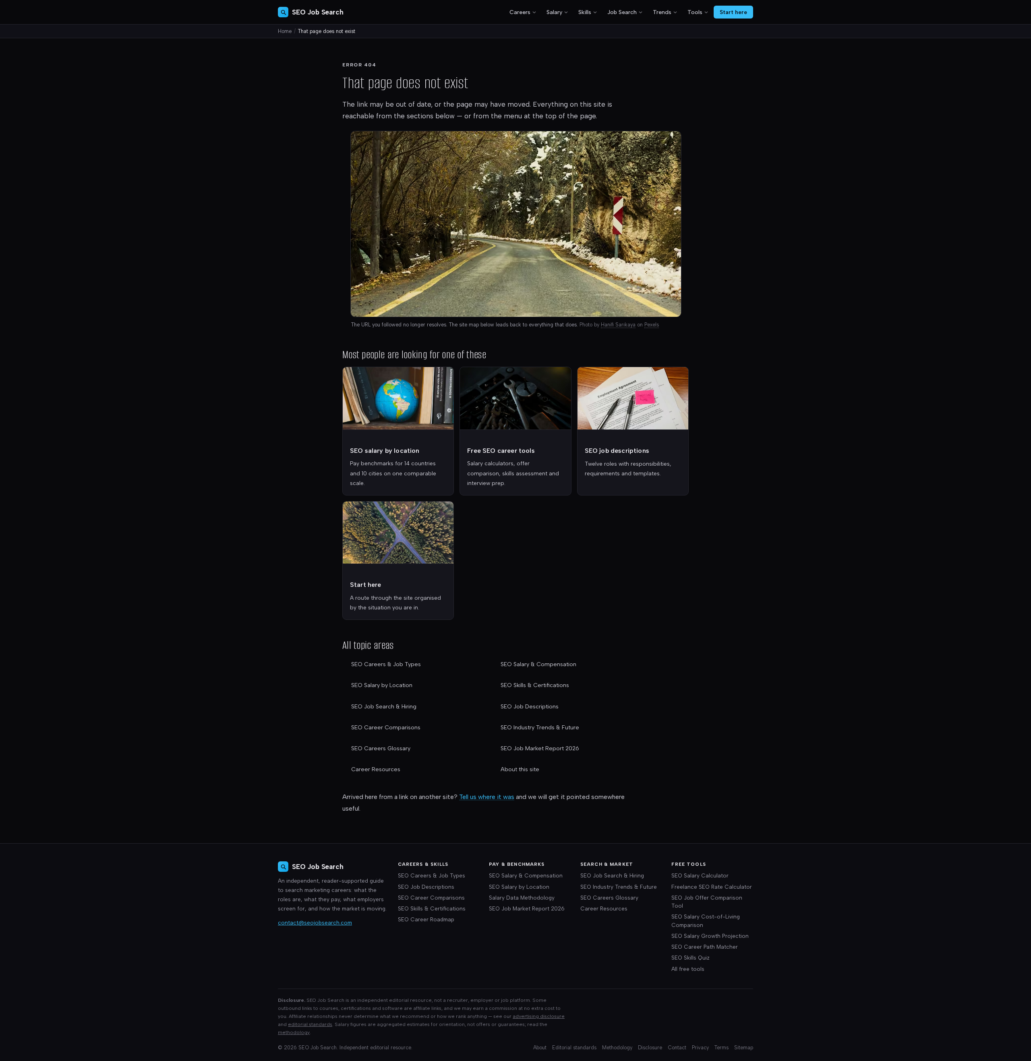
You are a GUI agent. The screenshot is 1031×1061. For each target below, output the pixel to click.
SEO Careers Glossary (380, 748)
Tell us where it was (486, 797)
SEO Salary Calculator (700, 875)
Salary (554, 12)
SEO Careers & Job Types (386, 664)
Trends (662, 12)
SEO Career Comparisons (385, 727)
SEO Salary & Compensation (538, 664)
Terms (721, 1047)
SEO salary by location (385, 450)
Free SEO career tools (500, 450)
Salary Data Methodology (522, 897)
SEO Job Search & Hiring (383, 706)
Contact (677, 1047)
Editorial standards (574, 1047)
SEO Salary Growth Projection (710, 936)
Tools (694, 12)
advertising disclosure (539, 1016)
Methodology (617, 1047)
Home (285, 31)
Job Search (622, 12)
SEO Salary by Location (381, 685)
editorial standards (310, 1024)
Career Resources (375, 769)
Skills (584, 12)
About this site (520, 769)
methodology (294, 1032)
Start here (733, 12)
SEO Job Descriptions (530, 706)
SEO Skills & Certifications (535, 685)
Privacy (700, 1047)
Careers (519, 12)
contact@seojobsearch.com (315, 922)
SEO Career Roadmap (426, 919)
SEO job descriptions (617, 450)
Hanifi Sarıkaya (618, 325)
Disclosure (650, 1047)
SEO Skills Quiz (690, 957)
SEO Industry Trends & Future (540, 727)
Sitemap (743, 1047)
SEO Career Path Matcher (704, 946)
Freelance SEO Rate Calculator (711, 886)
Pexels (651, 325)
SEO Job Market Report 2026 (540, 748)
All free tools (687, 969)
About (540, 1047)
